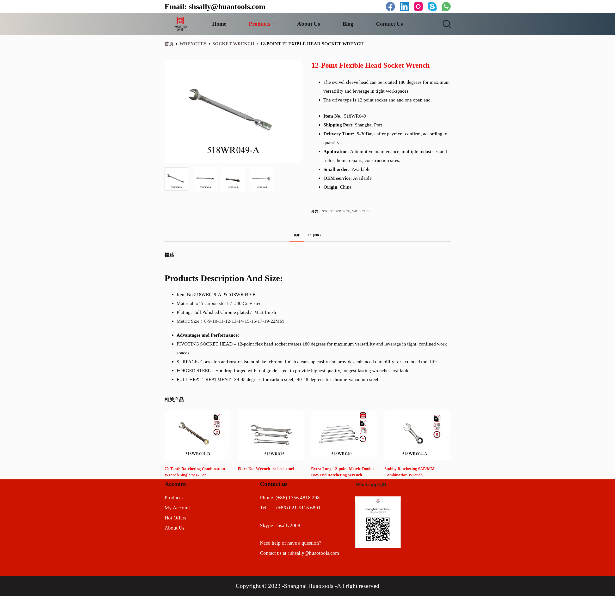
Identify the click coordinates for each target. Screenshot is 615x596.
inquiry (314, 235)
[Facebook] (390, 6)
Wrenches (361, 211)
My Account (177, 508)
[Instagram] (418, 6)
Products (174, 498)
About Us (174, 528)
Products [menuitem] (259, 24)
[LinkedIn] (404, 6)
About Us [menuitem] (308, 24)
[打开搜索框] (447, 24)
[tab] (296, 235)
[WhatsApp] (446, 6)
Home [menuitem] (219, 24)
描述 (297, 235)
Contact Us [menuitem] (389, 24)
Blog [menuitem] (348, 24)
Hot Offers (175, 518)
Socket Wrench (336, 211)
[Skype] (432, 6)
